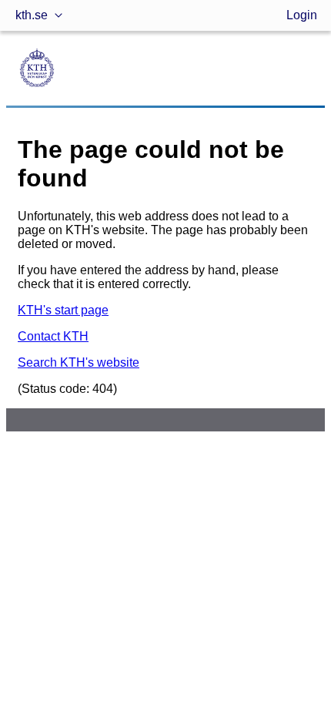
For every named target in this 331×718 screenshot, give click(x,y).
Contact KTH (53, 336)
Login (301, 15)
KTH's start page (63, 310)
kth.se (31, 15)
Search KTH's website (78, 362)
